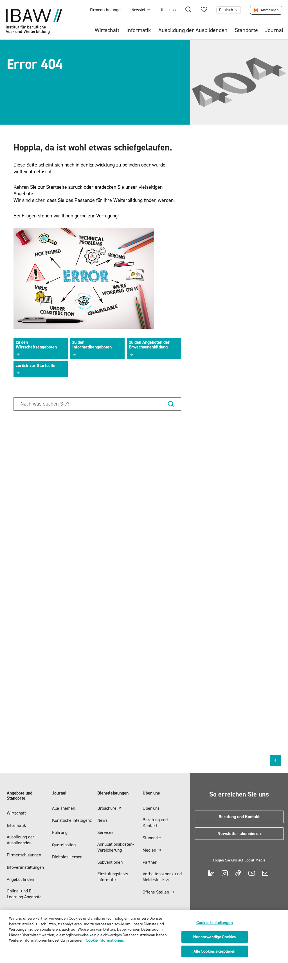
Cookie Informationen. (105, 940)
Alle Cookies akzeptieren (214, 951)
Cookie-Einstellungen (214, 922)
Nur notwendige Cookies (214, 937)
